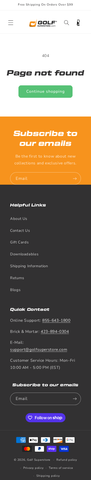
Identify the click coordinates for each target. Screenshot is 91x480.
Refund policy (66, 460)
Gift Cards (19, 242)
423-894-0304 (55, 331)
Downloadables (24, 254)
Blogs (15, 289)
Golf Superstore (38, 460)
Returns (17, 277)
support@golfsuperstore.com (38, 349)
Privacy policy (33, 468)
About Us (18, 218)
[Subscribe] (75, 178)
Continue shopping (45, 91)
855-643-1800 (56, 320)
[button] (10, 23)
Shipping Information (29, 265)
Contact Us (20, 230)
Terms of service (61, 468)
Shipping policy (48, 476)
